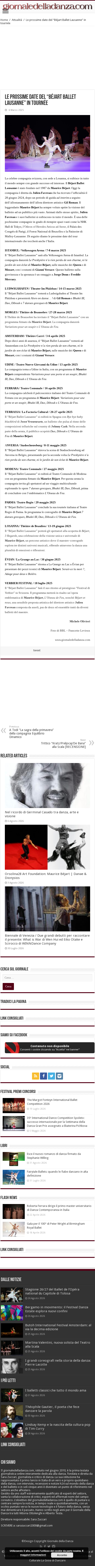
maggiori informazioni (33, 1554)
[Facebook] (43, 1076)
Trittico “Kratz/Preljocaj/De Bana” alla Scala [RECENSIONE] (63, 744)
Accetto (62, 1555)
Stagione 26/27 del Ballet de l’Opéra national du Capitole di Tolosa (52, 1291)
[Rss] (35, 1076)
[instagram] (59, 1076)
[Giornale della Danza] (47, 7)
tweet (36, 650)
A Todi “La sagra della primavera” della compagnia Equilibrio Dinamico (31, 732)
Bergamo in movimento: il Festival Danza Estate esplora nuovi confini (56, 1309)
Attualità (17, 20)
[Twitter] (51, 1076)
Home (4, 20)
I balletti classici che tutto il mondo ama (55, 1390)
